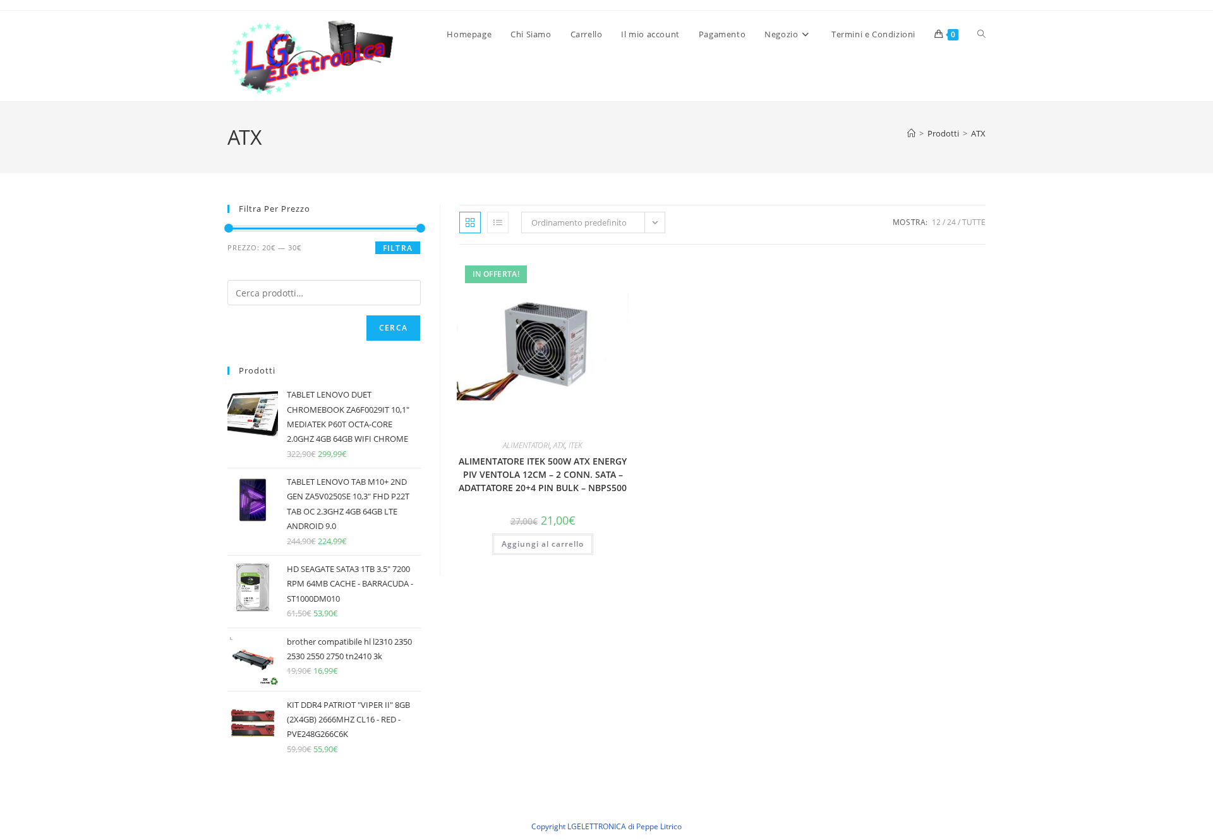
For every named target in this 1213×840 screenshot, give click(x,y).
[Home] (911, 133)
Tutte (974, 222)
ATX (978, 133)
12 (936, 222)
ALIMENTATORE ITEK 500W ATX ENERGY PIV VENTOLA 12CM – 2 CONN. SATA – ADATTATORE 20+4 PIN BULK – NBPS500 (543, 474)
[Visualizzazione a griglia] (470, 222)
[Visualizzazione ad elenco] (498, 222)
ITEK (575, 445)
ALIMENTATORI (526, 445)
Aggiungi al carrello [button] (543, 544)
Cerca (393, 327)
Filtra (398, 248)
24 (951, 222)
